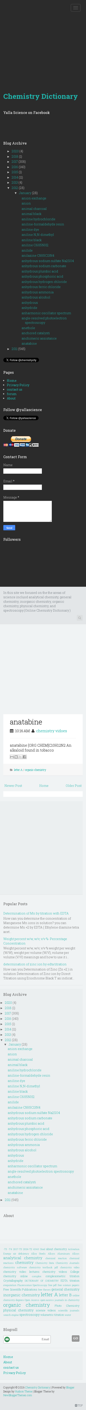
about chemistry (56, 1249)
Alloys (51, 1253)
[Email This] (12, 757)
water (68, 1315)
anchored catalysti (36, 333)
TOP (80, 1405)
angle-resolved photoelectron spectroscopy (44, 320)
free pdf (52, 1285)
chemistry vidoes (51, 730)
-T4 (10, 1249)
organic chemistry (35, 770)
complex (36, 1276)
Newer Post (13, 786)
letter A (18, 770)
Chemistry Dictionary (40, 96)
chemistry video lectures (21, 1271)
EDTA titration (70, 1280)
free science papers (68, 1285)
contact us (14, 389)
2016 (15, 167)
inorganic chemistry (21, 1294)
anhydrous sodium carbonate (44, 266)
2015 (15, 172)
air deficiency (21, 1253)
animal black (31, 214)
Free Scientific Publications (20, 1289)
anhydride (29, 308)
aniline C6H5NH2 (35, 245)
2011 (15, 349)
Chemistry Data (45, 1263)
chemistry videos (55, 1271)
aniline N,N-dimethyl (38, 235)
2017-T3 (17, 1249)
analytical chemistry (22, 1257)
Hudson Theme (23, 1391)
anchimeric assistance (39, 338)
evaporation (9, 1285)
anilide (27, 250)
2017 (15, 161)
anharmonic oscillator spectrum (46, 313)
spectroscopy (29, 1315)
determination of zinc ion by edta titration (35, 964)
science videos (46, 1310)
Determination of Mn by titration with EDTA (36, 913)
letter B (65, 1294)
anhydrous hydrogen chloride (44, 282)
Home (12, 380)
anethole (28, 328)
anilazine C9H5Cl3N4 (38, 255)
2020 (15, 151)
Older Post (74, 786)
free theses (44, 1289)
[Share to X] (20, 757)
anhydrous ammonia (38, 292)
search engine (11, 1315)
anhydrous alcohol (36, 297)
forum (12, 394)
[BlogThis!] (16, 757)
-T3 (5, 1249)
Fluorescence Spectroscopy (32, 1285)
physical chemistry (18, 1310)
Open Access (32, 1300)
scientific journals (68, 1310)
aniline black (32, 240)
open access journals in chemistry (60, 1300)
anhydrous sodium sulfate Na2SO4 (48, 261)
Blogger (70, 1387)
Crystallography (13, 1280)
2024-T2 (27, 1249)
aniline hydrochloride (38, 219)
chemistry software (15, 1267)
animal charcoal (34, 209)
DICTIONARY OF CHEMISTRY (42, 1280)
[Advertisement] (43, 43)
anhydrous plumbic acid (40, 271)
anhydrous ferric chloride (41, 287)
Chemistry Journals (67, 1263)
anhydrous (30, 302)
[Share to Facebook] (24, 757)
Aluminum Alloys (68, 1253)
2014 (15, 177)
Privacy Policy (18, 385)
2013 (15, 182)
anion (26, 203)
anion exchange (34, 198)
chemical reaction (56, 1258)
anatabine (29, 343)
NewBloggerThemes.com (17, 1395)
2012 (15, 188)
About (11, 398)
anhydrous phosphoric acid (42, 276)
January (25, 193)
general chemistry (65, 1289)
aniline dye (30, 229)
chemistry (24, 1262)
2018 (15, 156)
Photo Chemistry (67, 1305)
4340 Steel (39, 1249)
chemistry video (69, 1267)
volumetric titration (52, 1315)
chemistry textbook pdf (43, 1267)
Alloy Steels (38, 1253)
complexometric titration (62, 1276)
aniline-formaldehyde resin (43, 224)
